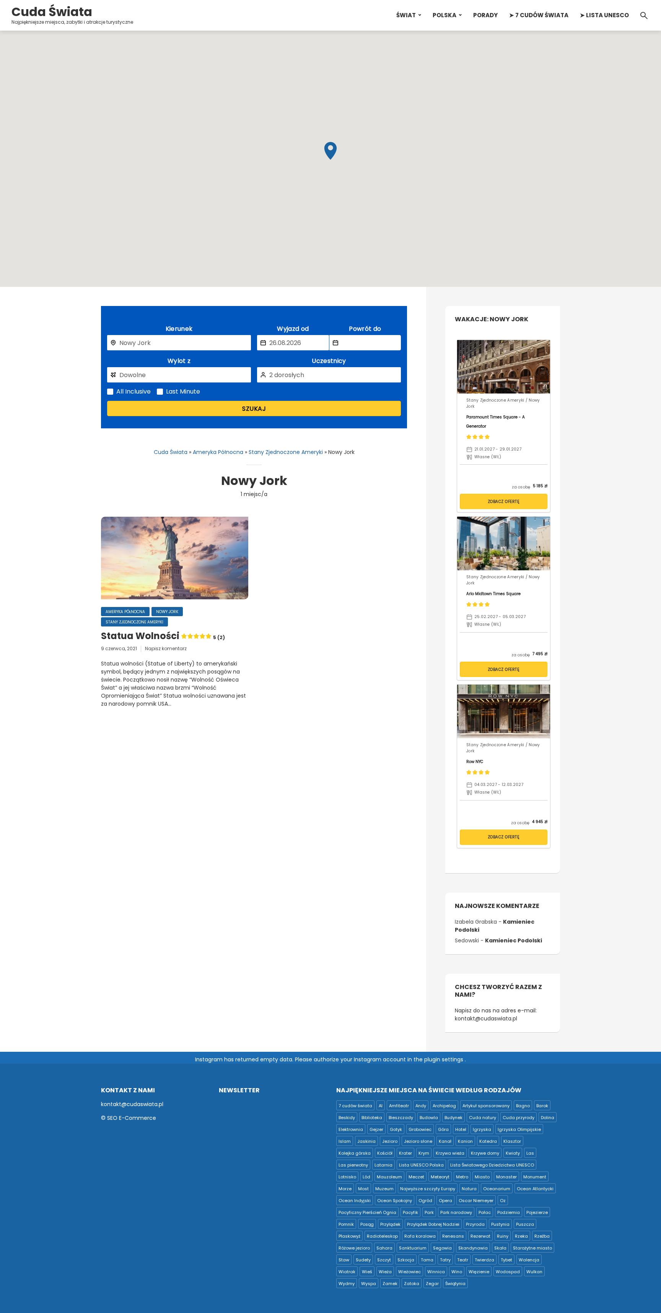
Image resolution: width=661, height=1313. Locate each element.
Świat (406, 15)
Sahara (384, 1248)
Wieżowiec (409, 1272)
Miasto (482, 1177)
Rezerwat (480, 1236)
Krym (423, 1153)
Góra (443, 1129)
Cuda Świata (51, 11)
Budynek (453, 1118)
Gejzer (376, 1129)
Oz (503, 1200)
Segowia (442, 1248)
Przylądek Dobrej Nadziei (433, 1224)
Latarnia (383, 1165)
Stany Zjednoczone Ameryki (286, 452)
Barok (542, 1106)
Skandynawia (473, 1248)
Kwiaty (513, 1153)
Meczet (416, 1177)
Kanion (465, 1141)
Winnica (436, 1272)
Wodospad (508, 1272)
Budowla (429, 1118)
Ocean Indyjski (355, 1200)
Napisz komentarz (166, 648)
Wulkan (534, 1272)
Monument (534, 1177)
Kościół (384, 1153)
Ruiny (502, 1236)
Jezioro (389, 1141)
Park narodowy (456, 1212)
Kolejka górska (355, 1153)
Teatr (462, 1260)
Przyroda (475, 1224)
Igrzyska (482, 1129)
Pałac (485, 1212)
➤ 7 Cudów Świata (538, 15)
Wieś (367, 1272)
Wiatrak (347, 1272)
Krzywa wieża (450, 1153)
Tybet (506, 1260)
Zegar (432, 1283)
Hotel (460, 1129)
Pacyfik (410, 1212)
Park (429, 1212)
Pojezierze (537, 1212)
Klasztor (512, 1141)
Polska (444, 15)
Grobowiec (420, 1129)
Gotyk (396, 1129)
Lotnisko (347, 1177)
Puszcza (525, 1224)
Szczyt (384, 1260)
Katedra (488, 1141)
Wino (456, 1272)
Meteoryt (440, 1177)
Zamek (390, 1283)
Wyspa (368, 1283)
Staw (344, 1260)
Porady (485, 15)
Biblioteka (371, 1118)
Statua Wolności (163, 636)
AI (381, 1106)
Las (530, 1153)
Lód (366, 1177)
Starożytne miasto (532, 1248)
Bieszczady (401, 1118)
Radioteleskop (382, 1236)
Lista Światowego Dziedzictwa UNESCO (492, 1165)
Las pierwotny (353, 1165)
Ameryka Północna (218, 452)
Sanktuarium (413, 1248)
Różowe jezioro (354, 1248)
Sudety (363, 1260)
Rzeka (521, 1236)
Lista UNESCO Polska (421, 1165)
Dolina (547, 1118)
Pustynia (500, 1224)
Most (363, 1189)
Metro (462, 1177)
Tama (427, 1260)
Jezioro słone (418, 1141)
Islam (345, 1141)
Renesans (453, 1236)
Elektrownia (351, 1129)
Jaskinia (366, 1141)
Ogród (425, 1200)
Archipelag (444, 1106)
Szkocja (405, 1260)
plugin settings (444, 1059)
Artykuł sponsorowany (486, 1106)
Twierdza (484, 1260)
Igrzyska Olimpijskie (519, 1129)
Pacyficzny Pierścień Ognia (367, 1212)
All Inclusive (133, 392)
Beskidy (347, 1118)
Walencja (529, 1260)
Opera (445, 1200)
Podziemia (508, 1212)
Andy (420, 1106)
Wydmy (347, 1283)
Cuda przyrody (518, 1118)
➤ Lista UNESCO (604, 15)
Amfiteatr (399, 1106)
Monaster (506, 1177)
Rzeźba (542, 1236)
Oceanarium (496, 1189)
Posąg (367, 1224)
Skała (500, 1248)
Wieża (385, 1272)
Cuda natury (482, 1118)
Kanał (445, 1141)
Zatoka (411, 1283)
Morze (345, 1189)
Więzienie (479, 1272)
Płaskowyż (349, 1236)
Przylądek (390, 1224)
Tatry (445, 1260)
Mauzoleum (389, 1177)
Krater (405, 1153)
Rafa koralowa (420, 1236)
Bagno (523, 1106)
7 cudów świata (355, 1106)
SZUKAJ (254, 408)
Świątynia (455, 1283)
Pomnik (346, 1224)
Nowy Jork (167, 612)
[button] (330, 151)
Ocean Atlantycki (535, 1189)
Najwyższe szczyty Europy (427, 1189)
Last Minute (183, 392)
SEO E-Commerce (131, 1118)
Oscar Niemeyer (476, 1200)
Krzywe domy (485, 1153)
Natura (469, 1189)
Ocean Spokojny (394, 1200)
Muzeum (384, 1189)
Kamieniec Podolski (513, 940)
